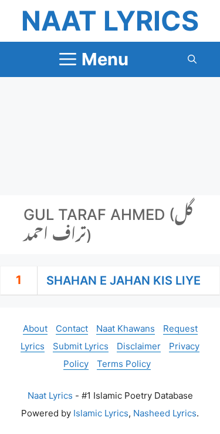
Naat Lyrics (110, 20)
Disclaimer (139, 346)
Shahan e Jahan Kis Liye (123, 280)
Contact (72, 328)
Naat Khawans (125, 328)
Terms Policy (124, 363)
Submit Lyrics (81, 346)
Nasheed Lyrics (165, 413)
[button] (192, 59)
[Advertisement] (110, 136)
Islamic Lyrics (100, 413)
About (35, 328)
